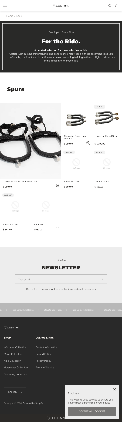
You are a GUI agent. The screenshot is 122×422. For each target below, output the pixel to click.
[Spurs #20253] (107, 163)
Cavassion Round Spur (106, 136)
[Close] (114, 389)
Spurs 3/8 (38, 224)
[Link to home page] (12, 328)
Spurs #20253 (102, 181)
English (12, 392)
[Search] (109, 5)
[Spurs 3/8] (45, 206)
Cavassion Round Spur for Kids (75, 137)
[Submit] (102, 279)
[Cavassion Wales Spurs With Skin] (30, 141)
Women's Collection (15, 347)
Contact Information (47, 347)
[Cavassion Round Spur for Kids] (76, 118)
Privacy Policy (43, 361)
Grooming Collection (15, 374)
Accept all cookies (91, 411)
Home (9, 16)
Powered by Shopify (33, 403)
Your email (24, 279)
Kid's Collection (12, 361)
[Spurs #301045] (76, 163)
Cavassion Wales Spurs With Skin (20, 181)
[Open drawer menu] (4, 5)
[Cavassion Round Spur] (107, 118)
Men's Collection (13, 354)
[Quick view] (57, 185)
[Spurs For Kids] (15, 206)
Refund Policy (43, 354)
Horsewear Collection (16, 367)
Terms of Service (45, 367)
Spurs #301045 (71, 181)
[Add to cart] (57, 228)
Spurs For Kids (10, 224)
